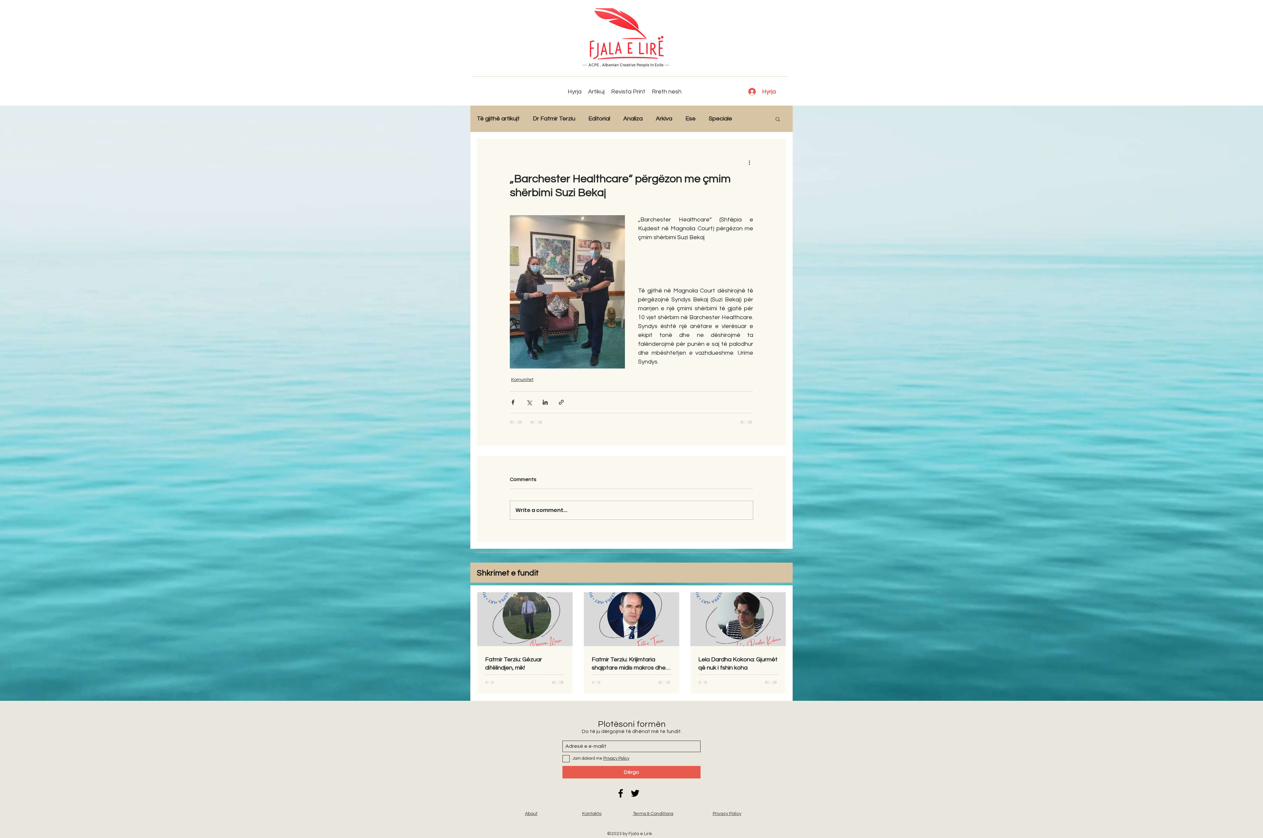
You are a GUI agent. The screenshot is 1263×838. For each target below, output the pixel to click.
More (752, 118)
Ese (690, 118)
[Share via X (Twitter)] (529, 402)
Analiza (633, 118)
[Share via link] (561, 402)
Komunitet (522, 379)
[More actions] (749, 162)
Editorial (599, 118)
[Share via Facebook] (513, 402)
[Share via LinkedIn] (545, 402)
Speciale (720, 118)
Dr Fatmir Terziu (554, 118)
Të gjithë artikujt (498, 118)
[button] (778, 118)
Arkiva (664, 118)
